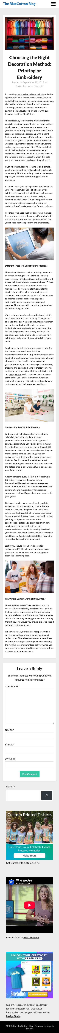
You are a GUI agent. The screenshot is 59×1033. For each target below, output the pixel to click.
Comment (12, 686)
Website (10, 759)
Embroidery (35, 137)
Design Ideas (15, 374)
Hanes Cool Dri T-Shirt (25, 189)
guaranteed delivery (33, 644)
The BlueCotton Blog (19, 4)
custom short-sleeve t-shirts (30, 94)
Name (9, 729)
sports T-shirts (29, 166)
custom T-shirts (24, 381)
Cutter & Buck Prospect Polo (34, 199)
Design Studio (13, 1016)
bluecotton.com (31, 937)
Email (9, 744)
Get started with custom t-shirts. (23, 862)
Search (10, 786)
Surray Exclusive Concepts (29, 86)
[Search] (46, 795)
